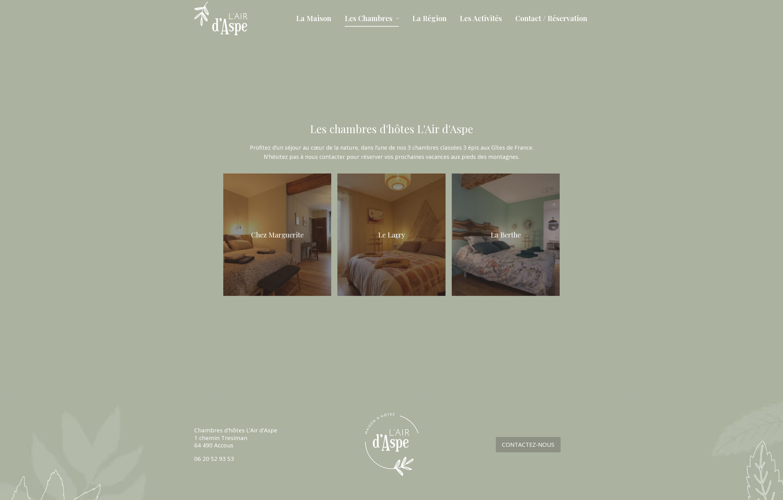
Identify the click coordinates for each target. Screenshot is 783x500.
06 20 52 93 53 (214, 459)
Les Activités (481, 18)
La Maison (313, 18)
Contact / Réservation (551, 18)
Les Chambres (368, 18)
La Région (429, 18)
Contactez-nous (528, 445)
